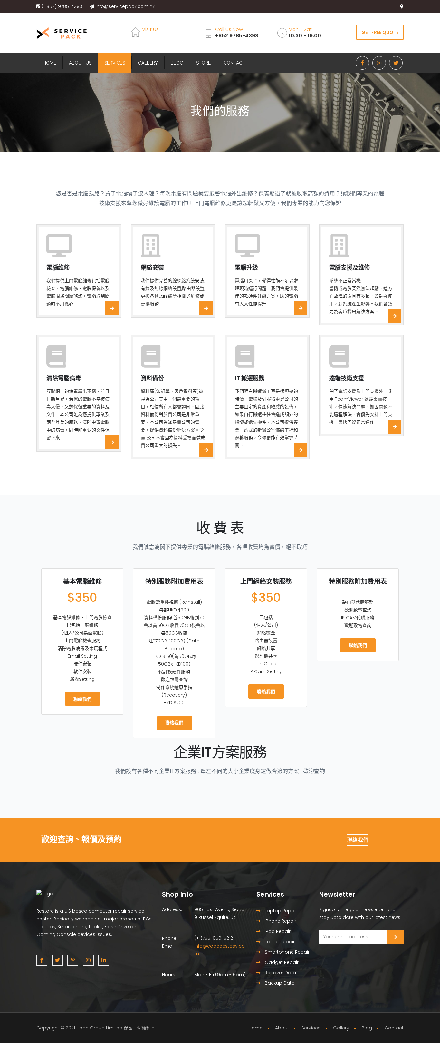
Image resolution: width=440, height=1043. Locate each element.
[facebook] (362, 63)
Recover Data (279, 972)
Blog (177, 62)
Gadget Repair (281, 962)
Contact (234, 62)
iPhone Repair (279, 921)
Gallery (148, 62)
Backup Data (279, 983)
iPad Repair (277, 931)
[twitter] (396, 63)
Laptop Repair (280, 911)
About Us (80, 62)
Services (114, 62)
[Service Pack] (61, 33)
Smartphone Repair (286, 952)
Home (49, 62)
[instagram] (379, 63)
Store (203, 62)
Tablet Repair (279, 942)
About (282, 1028)
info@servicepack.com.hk (124, 6)
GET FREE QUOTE (379, 32)
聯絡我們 (82, 699)
